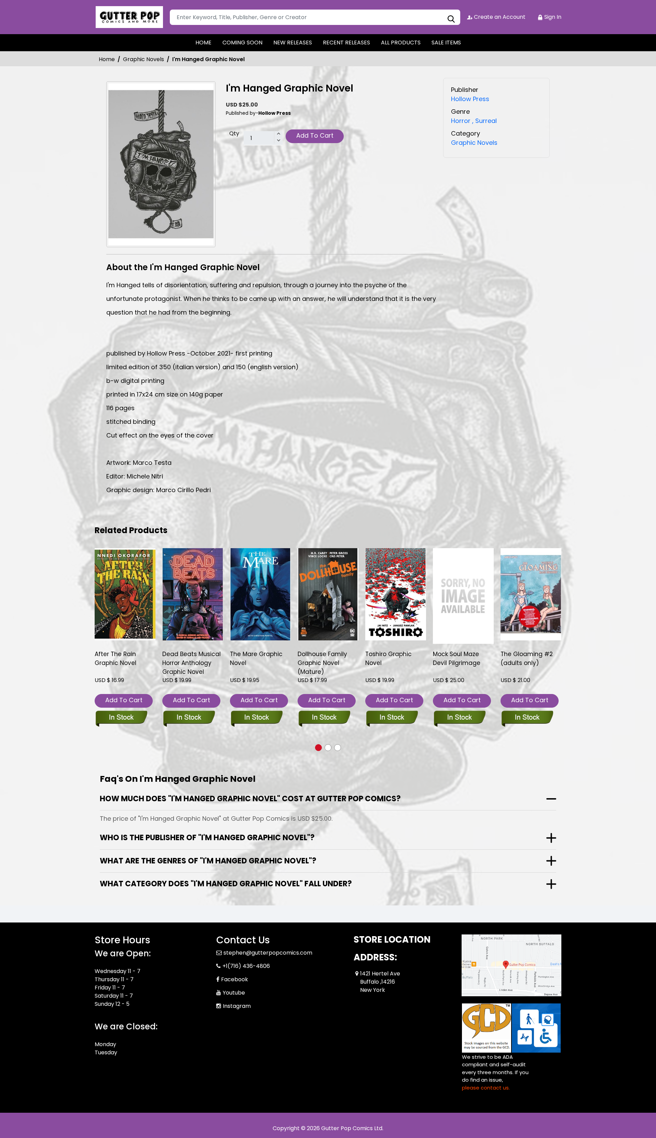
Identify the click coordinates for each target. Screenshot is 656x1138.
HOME (203, 42)
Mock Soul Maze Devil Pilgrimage (456, 658)
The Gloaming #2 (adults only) (527, 658)
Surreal (484, 120)
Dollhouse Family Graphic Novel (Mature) (322, 663)
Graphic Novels (143, 59)
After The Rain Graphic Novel (115, 658)
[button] (318, 747)
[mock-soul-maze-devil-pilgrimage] (463, 596)
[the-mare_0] (260, 594)
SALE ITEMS (446, 42)
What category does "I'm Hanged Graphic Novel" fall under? (226, 883)
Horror (460, 120)
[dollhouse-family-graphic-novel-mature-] (328, 594)
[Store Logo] (129, 17)
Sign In (552, 17)
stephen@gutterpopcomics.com (267, 953)
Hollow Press (470, 99)
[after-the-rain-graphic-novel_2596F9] (125, 594)
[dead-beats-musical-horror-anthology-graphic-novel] (192, 594)
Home (107, 59)
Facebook (234, 979)
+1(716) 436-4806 (246, 966)
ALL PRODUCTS (401, 42)
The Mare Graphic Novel (256, 658)
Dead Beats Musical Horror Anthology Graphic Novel (191, 663)
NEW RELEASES (292, 42)
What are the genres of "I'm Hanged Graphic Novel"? (208, 861)
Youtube (234, 993)
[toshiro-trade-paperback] (395, 594)
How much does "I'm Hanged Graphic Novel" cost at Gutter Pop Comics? (250, 798)
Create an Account (499, 17)
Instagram (237, 1006)
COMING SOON (242, 42)
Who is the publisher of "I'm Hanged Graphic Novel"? (207, 837)
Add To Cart (314, 135)
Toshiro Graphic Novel (388, 658)
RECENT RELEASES (346, 42)
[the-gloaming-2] (531, 594)
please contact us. (486, 1087)
